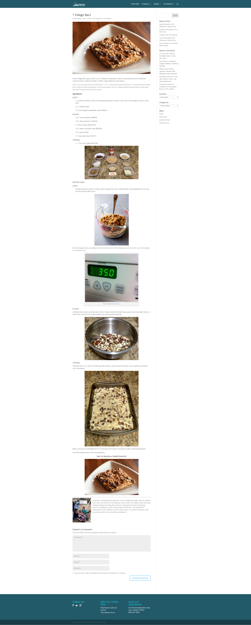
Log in (161, 114)
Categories (145, 4)
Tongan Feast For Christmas (168, 35)
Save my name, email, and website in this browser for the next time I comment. (100, 573)
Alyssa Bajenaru (116, 304)
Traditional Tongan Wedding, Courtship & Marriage (168, 63)
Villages (156, 4)
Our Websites (168, 4)
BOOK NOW (135, 4)
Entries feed (163, 117)
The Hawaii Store (107, 612)
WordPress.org (164, 123)
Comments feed (164, 120)
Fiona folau (162, 61)
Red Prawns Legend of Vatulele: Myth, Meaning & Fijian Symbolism (168, 71)
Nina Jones (77, 18)
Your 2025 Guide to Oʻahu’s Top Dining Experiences (168, 79)
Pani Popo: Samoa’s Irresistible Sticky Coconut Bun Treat (167, 56)
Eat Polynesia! (97, 18)
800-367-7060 (133, 612)
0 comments (107, 18)
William (161, 69)
